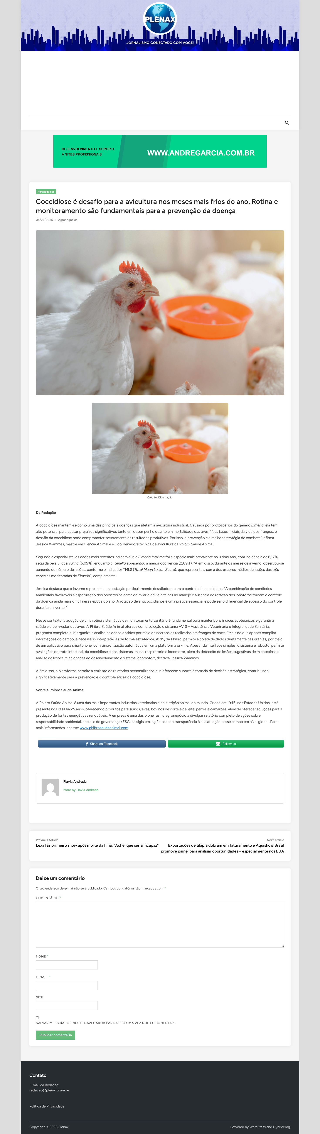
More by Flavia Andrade (80, 790)
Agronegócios (46, 191)
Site (39, 997)
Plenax (63, 1127)
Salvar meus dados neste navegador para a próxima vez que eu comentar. (105, 1023)
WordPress (257, 1127)
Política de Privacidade (46, 1106)
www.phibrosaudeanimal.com (104, 728)
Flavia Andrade (75, 781)
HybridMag (281, 1127)
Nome (42, 956)
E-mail (43, 977)
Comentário (48, 898)
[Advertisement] (160, 83)
